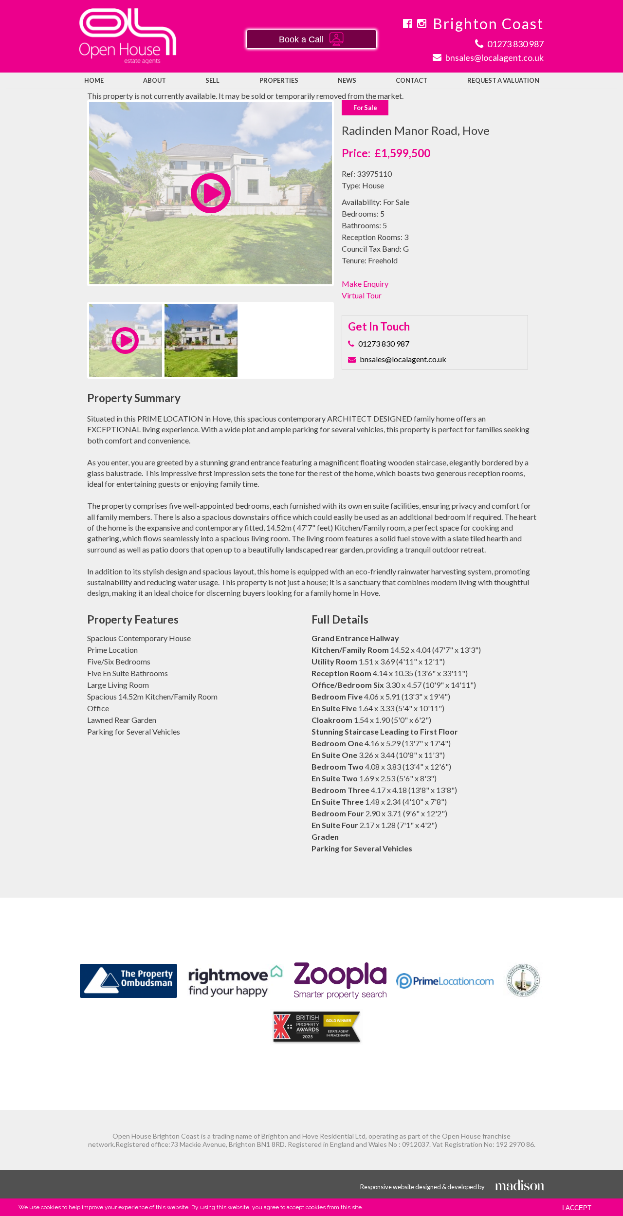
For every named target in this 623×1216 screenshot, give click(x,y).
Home (94, 80)
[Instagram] (421, 23)
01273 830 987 (383, 343)
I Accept (576, 1208)
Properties (278, 80)
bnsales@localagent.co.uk (403, 359)
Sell (212, 80)
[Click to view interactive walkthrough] (211, 206)
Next (347, 202)
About (154, 80)
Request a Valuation (503, 80)
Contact (411, 80)
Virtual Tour (362, 295)
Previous (74, 202)
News (347, 80)
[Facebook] (407, 23)
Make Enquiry (365, 283)
